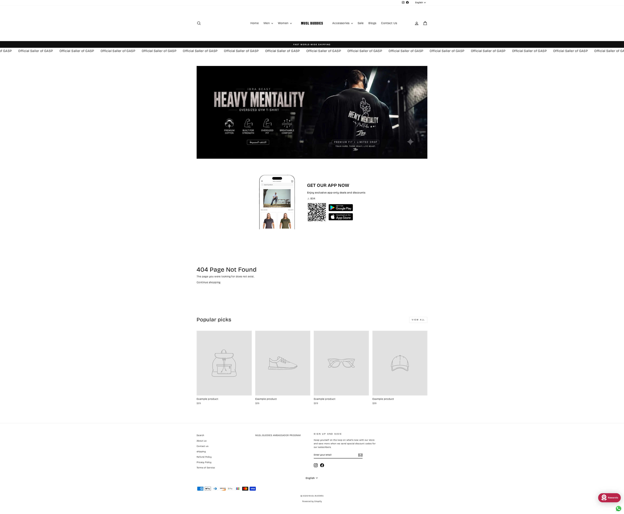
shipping (201, 451)
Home (254, 23)
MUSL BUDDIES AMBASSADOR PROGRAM (278, 435)
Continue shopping (209, 282)
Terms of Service (206, 467)
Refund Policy (204, 457)
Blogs (372, 23)
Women (283, 23)
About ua (201, 440)
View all (418, 320)
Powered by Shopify (312, 501)
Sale (361, 23)
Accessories (341, 23)
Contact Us (389, 23)
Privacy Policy (204, 462)
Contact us (202, 446)
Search (200, 435)
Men (267, 23)
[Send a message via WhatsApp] (618, 508)
